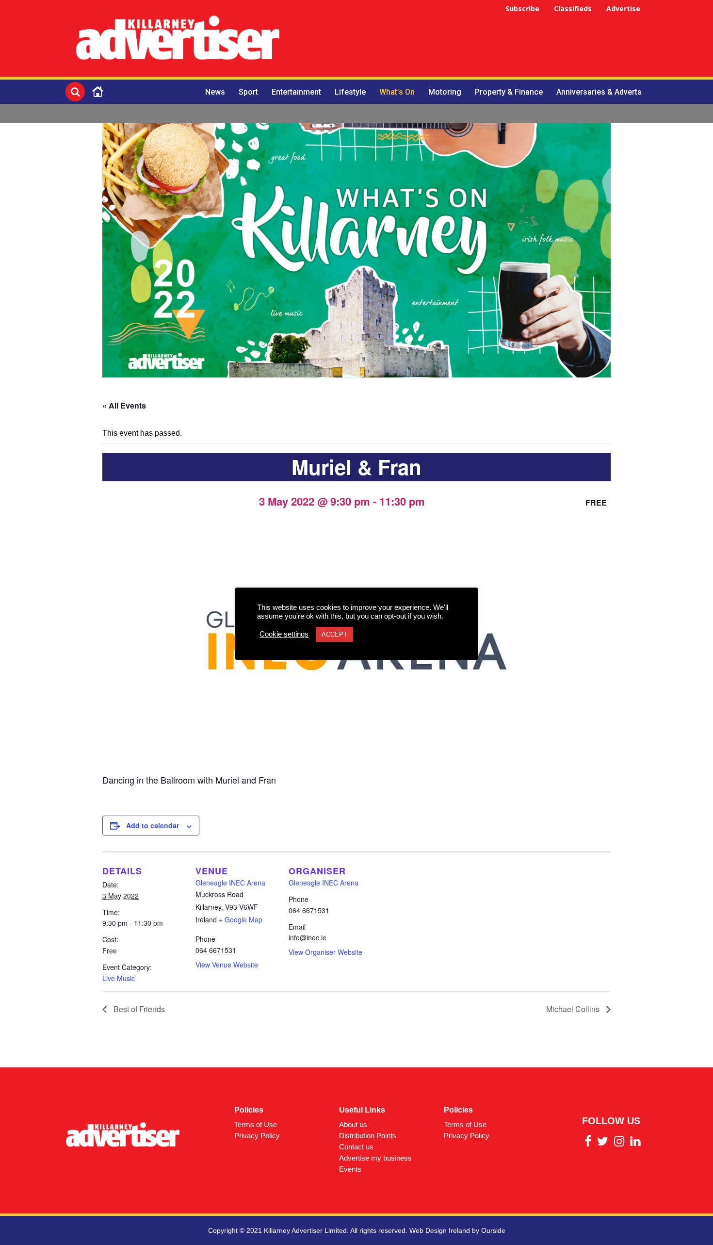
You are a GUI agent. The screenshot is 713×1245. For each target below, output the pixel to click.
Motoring (444, 92)
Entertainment (296, 92)
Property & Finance (509, 92)
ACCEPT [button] (334, 634)
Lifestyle (350, 92)
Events (350, 1169)
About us (353, 1124)
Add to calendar (152, 825)
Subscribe (522, 8)
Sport (248, 92)
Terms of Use (255, 1124)
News (215, 92)
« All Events (124, 405)
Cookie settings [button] (283, 634)
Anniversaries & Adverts (599, 92)
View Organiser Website (325, 952)
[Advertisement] (471, 40)
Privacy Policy (257, 1135)
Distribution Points (367, 1135)
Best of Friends (138, 1009)
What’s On (397, 92)
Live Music (118, 978)
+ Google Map (240, 919)
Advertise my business (375, 1158)
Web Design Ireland (439, 1230)
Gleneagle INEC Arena (230, 882)
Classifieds (573, 8)
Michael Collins (573, 1009)
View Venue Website (226, 964)
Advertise (623, 8)
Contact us (356, 1147)
